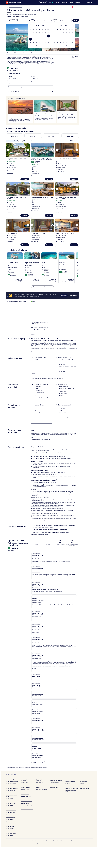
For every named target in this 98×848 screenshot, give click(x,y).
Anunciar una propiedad (61, 2)
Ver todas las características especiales (41, 439)
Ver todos (9, 83)
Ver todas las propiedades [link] (15, 7)
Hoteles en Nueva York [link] (10, 803)
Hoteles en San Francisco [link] (11, 833)
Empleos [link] (82, 783)
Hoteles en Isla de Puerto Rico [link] (27, 809)
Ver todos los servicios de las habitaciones (41, 423)
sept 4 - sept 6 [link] (51, 136)
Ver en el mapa (35, 323)
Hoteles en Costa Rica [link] (25, 787)
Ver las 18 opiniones (11, 70)
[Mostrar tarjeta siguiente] (78, 268)
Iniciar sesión (89, 2)
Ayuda (71, 2)
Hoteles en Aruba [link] (24, 782)
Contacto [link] (38, 787)
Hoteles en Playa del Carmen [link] (12, 788)
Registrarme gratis (73, 295)
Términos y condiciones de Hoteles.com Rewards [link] (70, 791)
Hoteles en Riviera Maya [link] (26, 796)
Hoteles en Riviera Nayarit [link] (26, 801)
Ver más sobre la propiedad (37, 352)
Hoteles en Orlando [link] (10, 826)
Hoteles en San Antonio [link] (11, 810)
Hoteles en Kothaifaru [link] (25, 767)
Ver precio (24, 179)
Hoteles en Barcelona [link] (10, 828)
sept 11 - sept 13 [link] (70, 136)
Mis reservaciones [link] (39, 782)
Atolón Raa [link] (18, 767)
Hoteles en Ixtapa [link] (9, 814)
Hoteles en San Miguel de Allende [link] (11, 796)
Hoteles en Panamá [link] (25, 784)
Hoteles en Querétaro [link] (10, 790)
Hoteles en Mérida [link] (10, 800)
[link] (74, 7)
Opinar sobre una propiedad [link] (41, 789)
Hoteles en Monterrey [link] (10, 792)
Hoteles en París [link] (9, 798)
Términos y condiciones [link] (70, 781)
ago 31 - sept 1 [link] (33, 136)
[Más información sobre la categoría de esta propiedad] (13, 12)
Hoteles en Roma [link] (9, 835)
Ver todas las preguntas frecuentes (39, 534)
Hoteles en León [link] (9, 821)
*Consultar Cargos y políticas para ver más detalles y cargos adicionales (46, 378)
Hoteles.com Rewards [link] (84, 788)
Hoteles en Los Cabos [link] (25, 803)
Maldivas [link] (13, 767)
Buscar (75, 20)
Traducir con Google (36, 558)
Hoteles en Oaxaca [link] (10, 824)
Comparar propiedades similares (43, 286)
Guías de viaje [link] (83, 785)
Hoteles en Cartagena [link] (10, 817)
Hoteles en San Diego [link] (10, 812)
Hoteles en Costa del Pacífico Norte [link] (27, 806)
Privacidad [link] (67, 783)
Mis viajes (77, 2)
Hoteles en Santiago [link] (10, 830)
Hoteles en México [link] (25, 794)
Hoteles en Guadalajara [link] (11, 783)
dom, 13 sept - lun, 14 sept (38, 21)
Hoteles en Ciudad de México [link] (12, 781)
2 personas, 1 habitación (59, 21)
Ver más (33, 334)
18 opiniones (11, 550)
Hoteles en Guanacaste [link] (26, 798)
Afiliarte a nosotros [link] (54, 782)
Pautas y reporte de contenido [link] (71, 788)
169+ (75, 49)
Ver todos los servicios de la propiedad (40, 400)
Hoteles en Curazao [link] (25, 789)
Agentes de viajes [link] (54, 787)
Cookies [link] (67, 785)
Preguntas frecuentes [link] (40, 784)
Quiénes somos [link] (83, 781)
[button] (33, 32)
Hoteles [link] (8, 767)
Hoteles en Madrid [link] (10, 819)
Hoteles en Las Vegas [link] (10, 785)
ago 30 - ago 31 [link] (14, 136)
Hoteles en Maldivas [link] (25, 791)
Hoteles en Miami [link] (9, 805)
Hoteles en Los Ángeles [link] (11, 807)
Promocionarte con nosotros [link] (56, 784)
